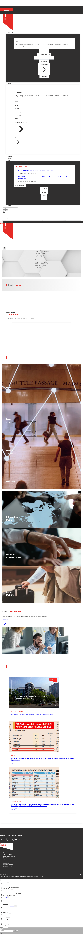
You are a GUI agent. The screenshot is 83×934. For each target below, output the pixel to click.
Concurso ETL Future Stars (9, 895)
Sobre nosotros (7, 852)
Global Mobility (6, 917)
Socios (9, 154)
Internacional (20, 711)
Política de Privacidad (8, 864)
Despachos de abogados (9, 856)
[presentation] (43, 692)
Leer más (14, 717)
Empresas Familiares (8, 908)
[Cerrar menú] (0, 880)
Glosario (5, 857)
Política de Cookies (7, 866)
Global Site (2, 7)
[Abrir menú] (4, 248)
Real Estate (5, 912)
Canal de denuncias (8, 854)
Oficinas (9, 158)
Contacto (6, 10)
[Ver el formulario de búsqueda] (1, 222)
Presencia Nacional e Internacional (11, 887)
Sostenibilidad (6, 888)
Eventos (9, 205)
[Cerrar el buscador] (1, 928)
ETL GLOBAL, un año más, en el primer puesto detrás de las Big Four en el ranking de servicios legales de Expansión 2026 (45, 177)
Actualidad (13, 711)
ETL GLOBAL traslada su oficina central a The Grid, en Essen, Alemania (36, 170)
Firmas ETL (10, 156)
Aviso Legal (6, 863)
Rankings (13, 755)
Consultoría (5, 904)
